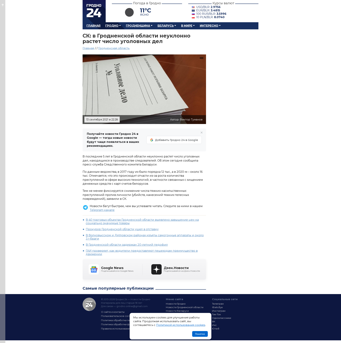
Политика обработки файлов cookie (123, 324)
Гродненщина (138, 25)
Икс (214, 325)
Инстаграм (218, 310)
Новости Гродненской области (184, 307)
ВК (213, 321)
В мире (186, 25)
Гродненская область (114, 48)
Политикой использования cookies (180, 325)
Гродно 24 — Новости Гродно (89, 304)
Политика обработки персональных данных (127, 320)
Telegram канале (102, 210)
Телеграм (218, 303)
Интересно (209, 25)
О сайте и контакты (113, 311)
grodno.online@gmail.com (132, 306)
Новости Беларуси (177, 310)
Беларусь (166, 25)
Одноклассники (221, 317)
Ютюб (215, 328)
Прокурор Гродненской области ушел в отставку (122, 229)
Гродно (111, 25)
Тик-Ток (216, 314)
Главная (93, 25)
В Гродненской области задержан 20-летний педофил (127, 244)
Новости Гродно (176, 303)
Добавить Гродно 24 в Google (176, 140)
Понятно (200, 334)
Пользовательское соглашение (120, 316)
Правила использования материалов (123, 328)
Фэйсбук (217, 307)
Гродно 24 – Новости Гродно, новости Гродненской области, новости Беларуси (94, 11)
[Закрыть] (201, 132)
